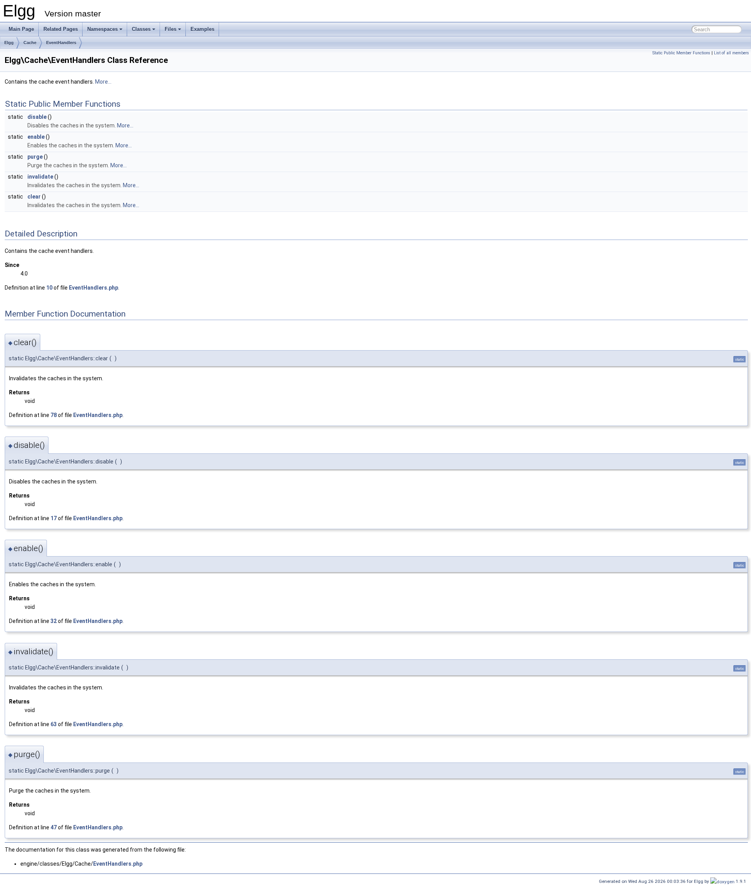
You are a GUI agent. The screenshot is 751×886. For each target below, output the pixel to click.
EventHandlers (61, 42)
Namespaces (102, 29)
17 (53, 518)
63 (53, 724)
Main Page (21, 29)
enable (36, 137)
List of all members (731, 52)
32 (53, 621)
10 (49, 288)
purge (35, 157)
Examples (202, 29)
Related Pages (60, 29)
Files (170, 29)
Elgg (9, 42)
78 (53, 415)
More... (103, 82)
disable (37, 117)
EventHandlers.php (93, 288)
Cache (29, 42)
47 (53, 827)
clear (34, 196)
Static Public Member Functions (681, 52)
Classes (141, 29)
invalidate (40, 177)
